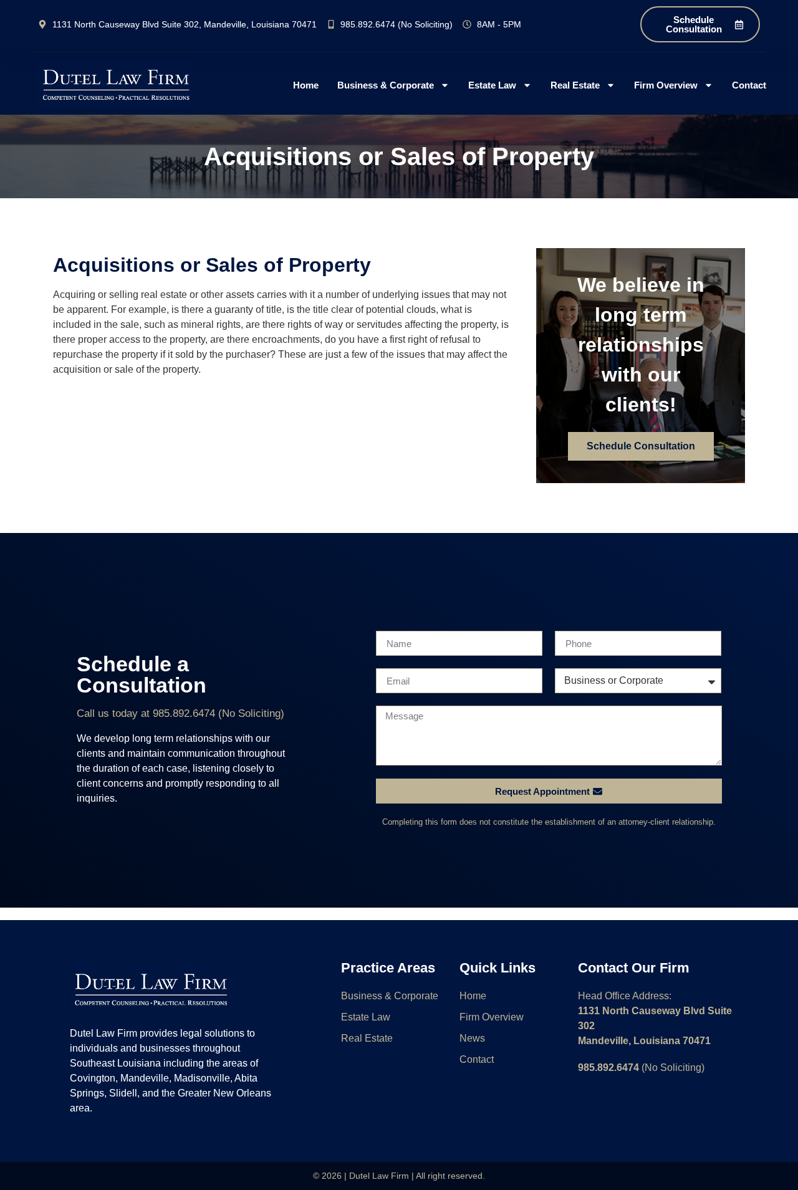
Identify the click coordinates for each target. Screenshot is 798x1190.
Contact (749, 85)
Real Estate (575, 85)
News (472, 1038)
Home (306, 85)
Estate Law (492, 85)
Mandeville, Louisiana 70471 (644, 1040)
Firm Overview (666, 85)
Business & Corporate (385, 85)
